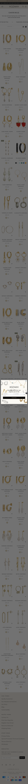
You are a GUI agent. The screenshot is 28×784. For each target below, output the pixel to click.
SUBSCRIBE (14, 397)
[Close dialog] (26, 381)
